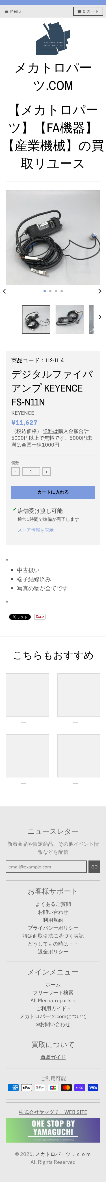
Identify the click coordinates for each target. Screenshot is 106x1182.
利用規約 (53, 920)
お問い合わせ (53, 912)
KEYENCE (22, 412)
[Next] (100, 291)
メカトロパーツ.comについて (53, 1016)
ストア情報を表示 (36, 530)
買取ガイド (53, 1057)
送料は (50, 431)
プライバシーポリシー (53, 928)
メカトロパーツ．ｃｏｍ (63, 1154)
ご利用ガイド (51, 1008)
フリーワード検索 (53, 992)
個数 (15, 462)
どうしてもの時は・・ (53, 943)
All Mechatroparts (51, 1000)
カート (91, 11)
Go (94, 867)
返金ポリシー (53, 951)
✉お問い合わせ (53, 1024)
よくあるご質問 (53, 904)
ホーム (53, 984)
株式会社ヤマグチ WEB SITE (53, 1112)
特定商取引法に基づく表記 (53, 936)
